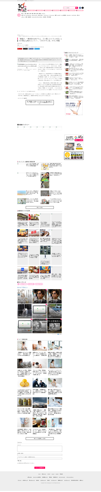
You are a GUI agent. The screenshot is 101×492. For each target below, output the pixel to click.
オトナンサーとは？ (62, 477)
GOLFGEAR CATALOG (74, 480)
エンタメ (72, 10)
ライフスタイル (28, 15)
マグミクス (19, 480)
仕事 (30, 13)
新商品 (40, 13)
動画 (35, 13)
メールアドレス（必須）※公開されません (26, 457)
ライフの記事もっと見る (40, 438)
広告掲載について (45, 477)
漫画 (32, 13)
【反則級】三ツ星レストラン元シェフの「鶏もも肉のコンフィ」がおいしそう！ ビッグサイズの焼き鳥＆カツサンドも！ (39, 102)
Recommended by (55, 334)
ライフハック (46, 15)
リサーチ (56, 10)
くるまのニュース (43, 480)
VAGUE (48, 480)
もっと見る (40, 207)
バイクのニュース (54, 480)
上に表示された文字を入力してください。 (26, 463)
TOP (32, 10)
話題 (37, 13)
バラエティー (27, 46)
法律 (25, 13)
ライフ (39, 10)
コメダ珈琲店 (63, 15)
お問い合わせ (30, 477)
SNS (22, 15)
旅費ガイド (81, 480)
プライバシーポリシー (69, 477)
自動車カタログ (60, 480)
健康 (28, 13)
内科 (39, 15)
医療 (56, 15)
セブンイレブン (34, 15)
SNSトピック (47, 10)
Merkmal (37, 480)
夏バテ (78, 15)
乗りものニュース (32, 480)
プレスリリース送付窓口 (37, 477)
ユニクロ (58, 15)
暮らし (22, 13)
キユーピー (69, 15)
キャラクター (74, 15)
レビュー (43, 13)
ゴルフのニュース (67, 480)
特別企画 (80, 10)
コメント (19, 445)
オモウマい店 (33, 46)
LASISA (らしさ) (25, 480)
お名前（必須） (20, 453)
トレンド (64, 10)
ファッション (51, 15)
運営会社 (50, 477)
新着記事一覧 (55, 477)
